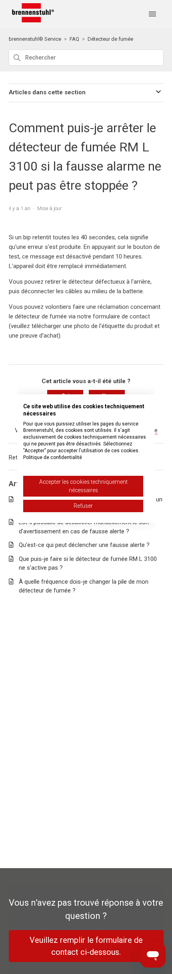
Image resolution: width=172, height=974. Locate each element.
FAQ (74, 39)
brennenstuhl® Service (35, 39)
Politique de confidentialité (52, 457)
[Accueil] (31, 20)
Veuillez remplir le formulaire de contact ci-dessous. (86, 946)
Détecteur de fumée (110, 39)
